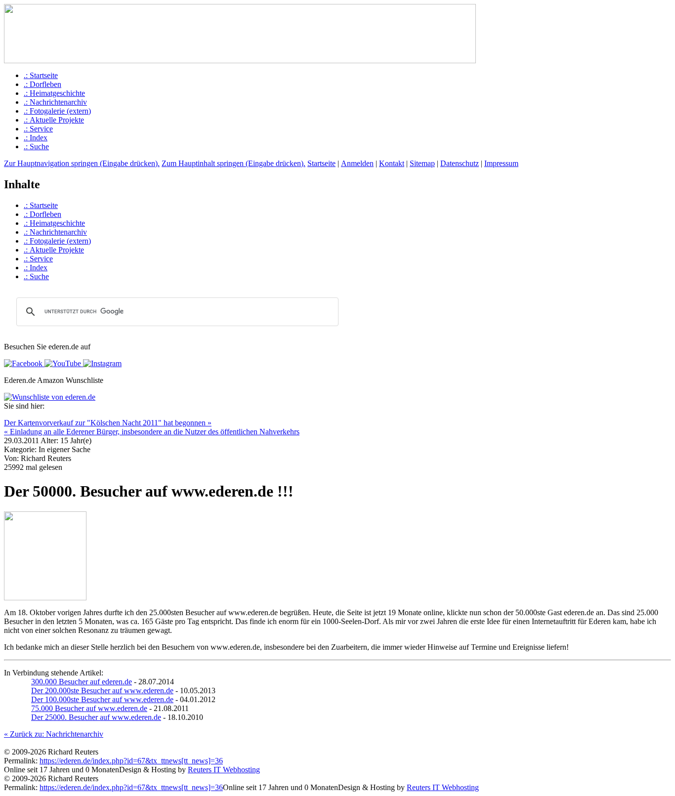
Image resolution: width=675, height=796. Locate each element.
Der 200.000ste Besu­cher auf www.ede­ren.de (102, 690)
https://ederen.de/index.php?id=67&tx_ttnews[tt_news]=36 (131, 760)
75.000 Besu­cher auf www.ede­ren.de (89, 708)
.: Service (38, 129)
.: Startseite (41, 75)
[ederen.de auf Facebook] (23, 363)
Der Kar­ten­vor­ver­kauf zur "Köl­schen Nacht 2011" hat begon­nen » (107, 423)
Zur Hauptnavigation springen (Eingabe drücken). (82, 163)
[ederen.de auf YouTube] (61, 363)
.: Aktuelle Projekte (54, 120)
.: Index (35, 137)
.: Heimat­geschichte (54, 93)
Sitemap (422, 163)
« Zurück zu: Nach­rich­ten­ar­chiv (53, 734)
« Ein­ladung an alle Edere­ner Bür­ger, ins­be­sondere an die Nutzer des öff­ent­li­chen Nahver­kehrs (151, 431)
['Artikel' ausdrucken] (8, 416)
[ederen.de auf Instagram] (101, 363)
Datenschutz (459, 163)
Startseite (321, 163)
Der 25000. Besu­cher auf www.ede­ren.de (96, 717)
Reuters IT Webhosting (224, 769)
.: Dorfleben (42, 84)
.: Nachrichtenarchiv (55, 102)
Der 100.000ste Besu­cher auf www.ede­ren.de (102, 699)
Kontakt (391, 163)
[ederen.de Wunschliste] (49, 397)
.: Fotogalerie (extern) (57, 111)
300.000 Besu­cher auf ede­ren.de (81, 681)
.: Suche (36, 146)
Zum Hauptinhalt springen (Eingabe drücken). (233, 163)
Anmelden (357, 163)
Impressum (501, 163)
